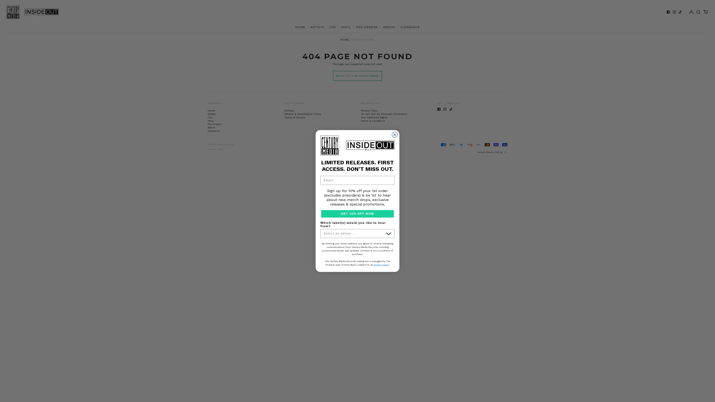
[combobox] (354, 233)
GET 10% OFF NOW (357, 213)
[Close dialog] (395, 135)
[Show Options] (388, 233)
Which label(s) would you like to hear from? (353, 224)
